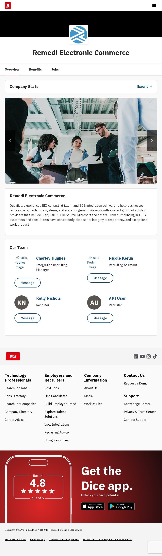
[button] (10, 140)
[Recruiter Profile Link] (23, 267)
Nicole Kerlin (121, 258)
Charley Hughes (51, 258)
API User (117, 298)
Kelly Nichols (48, 298)
